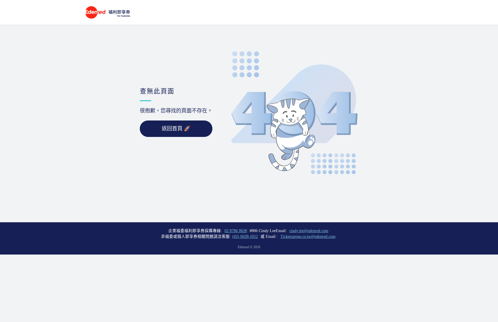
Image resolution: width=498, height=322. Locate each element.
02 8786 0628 (236, 231)
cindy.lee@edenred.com (308, 231)
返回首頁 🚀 (176, 128)
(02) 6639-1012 (245, 236)
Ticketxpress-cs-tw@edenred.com (307, 236)
